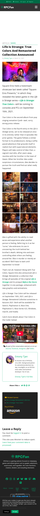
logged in (17, 433)
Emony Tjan (8, 58)
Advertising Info (25, 488)
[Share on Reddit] (26, 385)
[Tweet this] (22, 385)
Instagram (22, 348)
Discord (8, 348)
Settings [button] (6, 511)
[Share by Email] (29, 385)
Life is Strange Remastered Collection (18, 400)
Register (31, 2)
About (9, 2)
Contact (17, 2)
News (13, 43)
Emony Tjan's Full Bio (24, 376)
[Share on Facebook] (24, 385)
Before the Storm (30, 282)
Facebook (15, 348)
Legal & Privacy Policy (34, 489)
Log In (24, 2)
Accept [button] (15, 511)
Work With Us (17, 489)
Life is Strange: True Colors (14, 403)
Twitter (32, 348)
